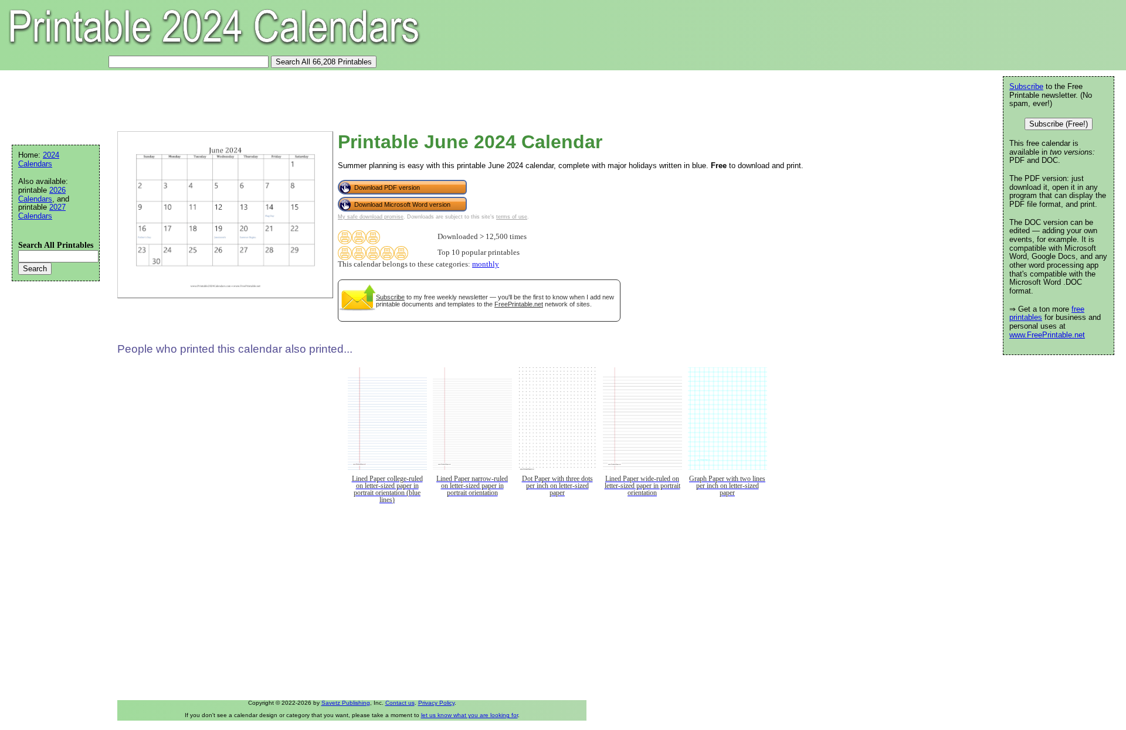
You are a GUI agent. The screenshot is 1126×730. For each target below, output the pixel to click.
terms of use (511, 217)
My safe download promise (370, 217)
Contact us (400, 703)
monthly (485, 264)
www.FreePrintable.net (1047, 334)
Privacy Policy (436, 703)
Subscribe (390, 297)
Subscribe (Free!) (1058, 124)
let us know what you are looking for (469, 715)
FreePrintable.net (518, 304)
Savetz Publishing (345, 703)
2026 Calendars (42, 194)
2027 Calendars (42, 211)
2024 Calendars (38, 159)
